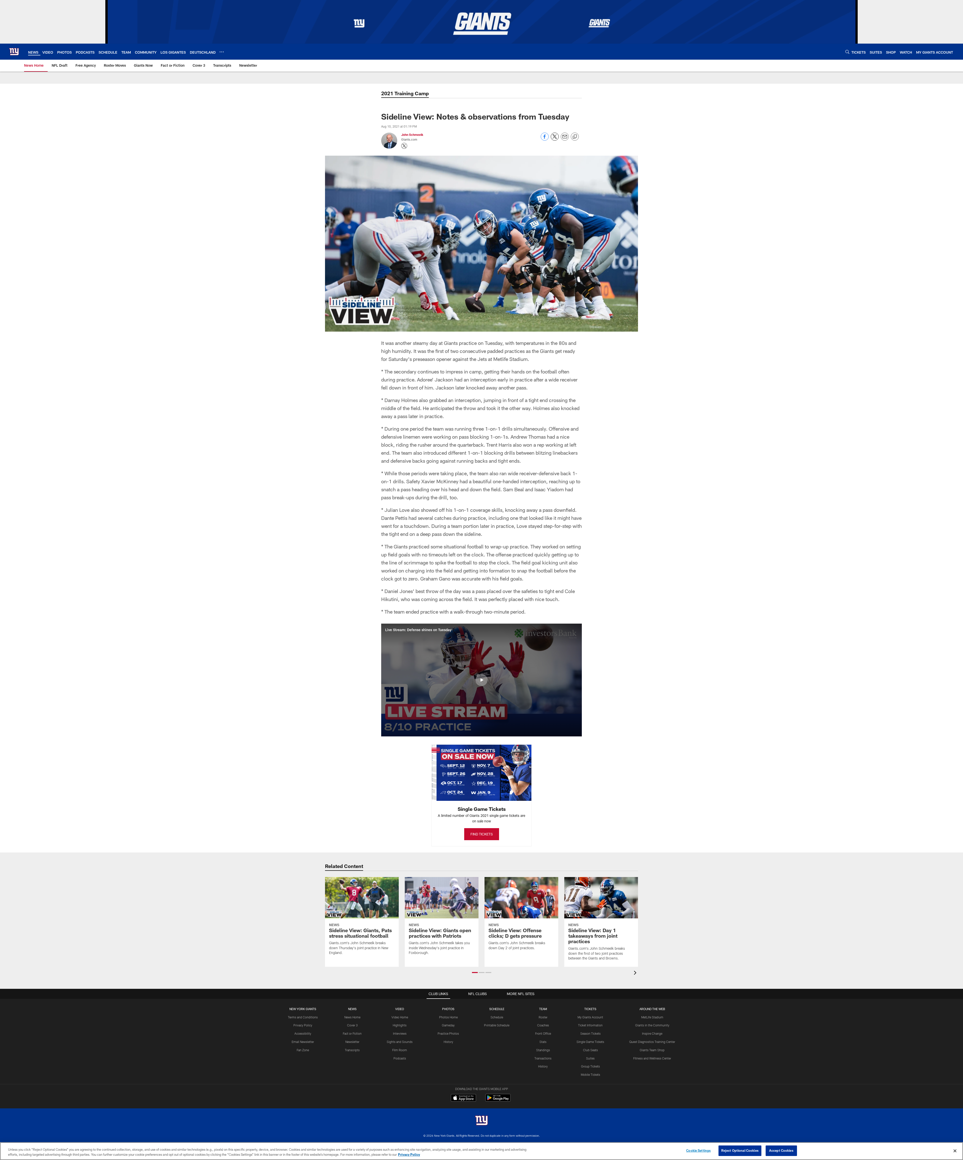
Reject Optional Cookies (740, 1150)
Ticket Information (590, 1025)
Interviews (400, 1033)
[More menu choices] (222, 52)
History (448, 1041)
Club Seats (590, 1050)
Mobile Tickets (590, 1074)
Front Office (543, 1033)
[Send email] (565, 139)
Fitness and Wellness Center (652, 1058)
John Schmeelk (412, 134)
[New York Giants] (481, 1121)
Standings (543, 1050)
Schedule (497, 1017)
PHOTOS (448, 1009)
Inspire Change (652, 1033)
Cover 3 (352, 1025)
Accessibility (302, 1033)
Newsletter (352, 1041)
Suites (590, 1058)
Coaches (543, 1025)
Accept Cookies (781, 1150)
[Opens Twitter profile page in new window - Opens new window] (404, 146)
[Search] (847, 51)
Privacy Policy (302, 1025)
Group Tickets (590, 1066)
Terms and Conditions (303, 1017)
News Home (352, 1017)
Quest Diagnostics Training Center (652, 1041)
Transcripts (352, 1050)
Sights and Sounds (400, 1041)
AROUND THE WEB (652, 1009)
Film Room (399, 1050)
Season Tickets (590, 1033)
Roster (543, 1017)
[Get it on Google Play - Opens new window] (498, 1100)
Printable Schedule (496, 1025)
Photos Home (448, 1017)
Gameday (448, 1025)
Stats (542, 1041)
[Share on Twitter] (555, 139)
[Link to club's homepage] (14, 52)
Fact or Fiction (352, 1033)
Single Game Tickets (590, 1041)
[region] (481, 1151)
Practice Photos (448, 1033)
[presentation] (636, 973)
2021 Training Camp (405, 93)
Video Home (399, 1017)
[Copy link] (575, 137)
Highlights (400, 1025)
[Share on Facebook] (545, 139)
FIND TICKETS (481, 834)
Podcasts (399, 1058)
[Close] (954, 1150)
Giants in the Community (652, 1025)
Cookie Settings (698, 1150)
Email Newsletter (303, 1041)
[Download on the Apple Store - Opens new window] (463, 1098)
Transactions (542, 1058)
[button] (481, 680)
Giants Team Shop (652, 1050)
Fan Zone (303, 1050)
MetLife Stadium (652, 1017)
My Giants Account (590, 1017)
